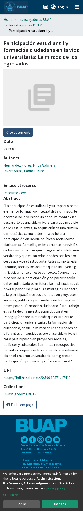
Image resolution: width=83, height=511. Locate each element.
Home (8, 19)
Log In (63, 7)
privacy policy (55, 488)
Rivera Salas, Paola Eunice (23, 170)
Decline (22, 504)
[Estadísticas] (46, 7)
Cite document (18, 132)
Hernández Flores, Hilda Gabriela (29, 165)
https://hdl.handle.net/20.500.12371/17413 (37, 377)
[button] (53, 7)
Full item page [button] (22, 404)
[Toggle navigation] (77, 7)
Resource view (14, 192)
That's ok (60, 504)
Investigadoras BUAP (35, 19)
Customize (10, 494)
